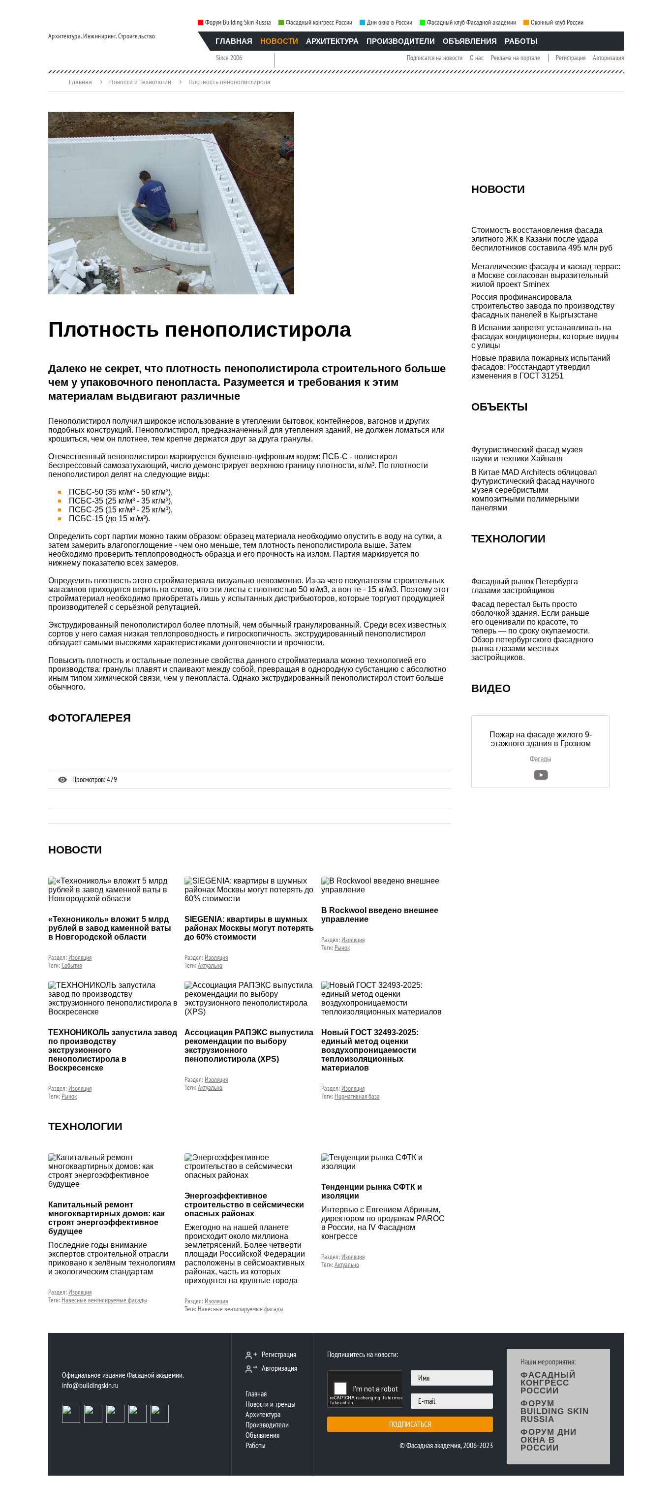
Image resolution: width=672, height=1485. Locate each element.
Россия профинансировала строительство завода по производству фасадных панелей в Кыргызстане (542, 306)
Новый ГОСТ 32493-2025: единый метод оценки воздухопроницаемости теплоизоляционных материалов (370, 1050)
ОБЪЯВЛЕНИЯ (470, 41)
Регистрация (570, 57)
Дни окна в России (389, 22)
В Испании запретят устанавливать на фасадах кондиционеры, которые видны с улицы (545, 336)
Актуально (210, 965)
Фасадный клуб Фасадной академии (471, 22)
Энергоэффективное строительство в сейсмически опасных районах (244, 1205)
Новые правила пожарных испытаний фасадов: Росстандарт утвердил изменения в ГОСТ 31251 (541, 367)
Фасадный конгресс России (319, 22)
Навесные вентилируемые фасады (104, 1299)
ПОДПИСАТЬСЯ (410, 1424)
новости (75, 850)
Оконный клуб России (557, 22)
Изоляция (80, 957)
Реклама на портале (515, 57)
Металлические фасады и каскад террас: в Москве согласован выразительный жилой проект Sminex (545, 275)
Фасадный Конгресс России (548, 1382)
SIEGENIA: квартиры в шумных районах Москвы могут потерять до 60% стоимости (249, 928)
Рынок (342, 947)
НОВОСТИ (279, 41)
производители (401, 41)
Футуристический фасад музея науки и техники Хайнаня (527, 454)
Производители (267, 1424)
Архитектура (262, 1414)
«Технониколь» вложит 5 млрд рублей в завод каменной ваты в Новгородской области (109, 928)
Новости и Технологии (140, 82)
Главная (80, 82)
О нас (477, 57)
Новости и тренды (270, 1404)
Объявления (262, 1435)
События (71, 965)
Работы (255, 1445)
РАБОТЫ (521, 41)
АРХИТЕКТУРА (332, 41)
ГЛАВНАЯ (233, 41)
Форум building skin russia (554, 1411)
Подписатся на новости (434, 57)
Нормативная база (357, 1096)
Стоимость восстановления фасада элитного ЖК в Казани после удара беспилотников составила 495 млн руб (541, 239)
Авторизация (608, 57)
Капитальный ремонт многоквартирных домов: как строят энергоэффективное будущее (106, 1218)
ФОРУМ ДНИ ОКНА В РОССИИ (548, 1440)
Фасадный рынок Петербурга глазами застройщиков (524, 586)
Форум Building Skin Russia (238, 22)
